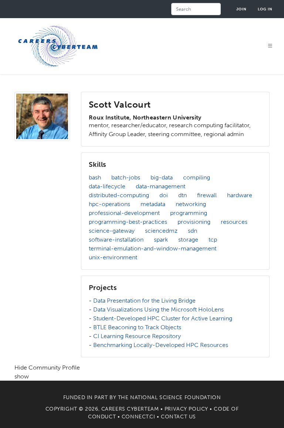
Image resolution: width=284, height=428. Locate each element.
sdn (192, 230)
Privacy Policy (186, 409)
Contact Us (178, 417)
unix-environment (113, 257)
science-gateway (112, 230)
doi (163, 195)
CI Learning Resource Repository (137, 336)
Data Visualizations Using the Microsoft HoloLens (158, 309)
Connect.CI (138, 417)
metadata (153, 204)
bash (95, 177)
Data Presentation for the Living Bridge (144, 300)
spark (161, 239)
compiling (196, 177)
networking (191, 204)
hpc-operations (109, 204)
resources (234, 221)
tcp (213, 239)
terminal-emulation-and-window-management (152, 248)
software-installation (116, 239)
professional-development (124, 212)
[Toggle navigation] (270, 46)
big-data (162, 177)
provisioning (194, 221)
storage (188, 239)
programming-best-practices (128, 221)
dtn (182, 195)
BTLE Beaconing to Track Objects (137, 327)
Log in (265, 9)
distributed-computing (119, 195)
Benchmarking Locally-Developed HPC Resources (160, 344)
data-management (160, 186)
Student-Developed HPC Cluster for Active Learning (162, 318)
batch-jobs (125, 177)
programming (188, 212)
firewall (207, 195)
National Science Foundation (175, 397)
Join (241, 9)
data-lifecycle (107, 186)
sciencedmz (161, 230)
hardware (239, 195)
